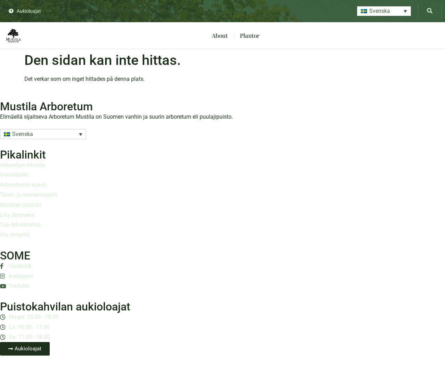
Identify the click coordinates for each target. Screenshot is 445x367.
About (220, 35)
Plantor (250, 35)
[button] (384, 11)
